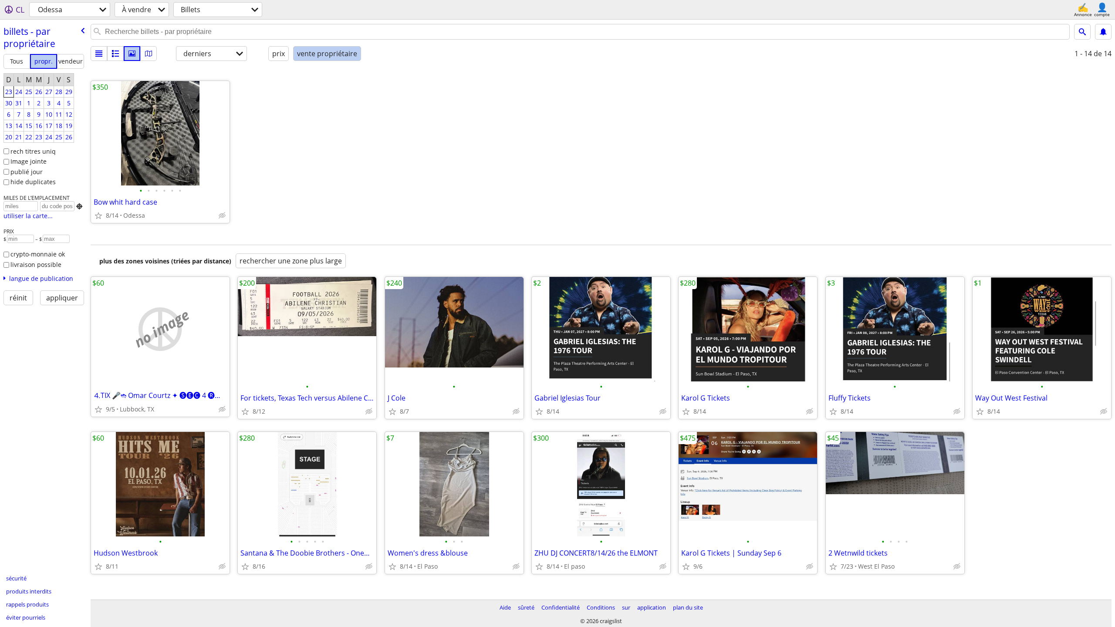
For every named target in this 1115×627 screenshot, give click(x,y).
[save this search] (1103, 32)
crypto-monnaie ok (37, 254)
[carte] (148, 53)
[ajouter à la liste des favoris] (98, 215)
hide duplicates (33, 182)
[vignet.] (115, 53)
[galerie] (132, 53)
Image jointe (28, 161)
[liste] (99, 53)
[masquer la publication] (222, 215)
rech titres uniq (33, 151)
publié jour (26, 172)
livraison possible (35, 264)
